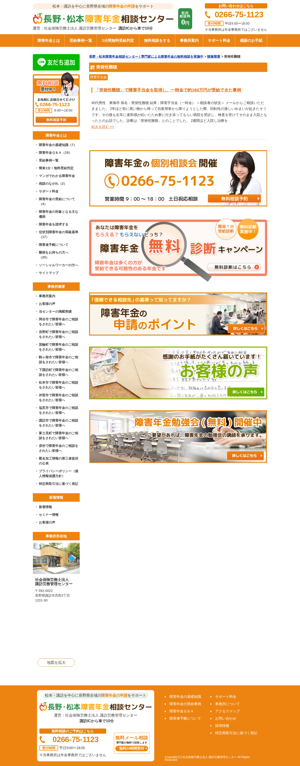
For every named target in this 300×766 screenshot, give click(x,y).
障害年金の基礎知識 (185, 697)
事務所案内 (189, 40)
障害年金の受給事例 (185, 704)
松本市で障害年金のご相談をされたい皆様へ (58, 385)
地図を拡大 (56, 663)
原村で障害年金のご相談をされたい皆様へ (58, 448)
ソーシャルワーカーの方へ (58, 265)
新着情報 (45, 507)
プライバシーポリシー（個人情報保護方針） (58, 473)
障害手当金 (98, 77)
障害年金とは (49, 40)
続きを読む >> (102, 127)
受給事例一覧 (81, 40)
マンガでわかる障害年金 (57, 176)
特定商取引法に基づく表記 (58, 484)
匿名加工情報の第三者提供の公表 (58, 460)
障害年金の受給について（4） (57, 201)
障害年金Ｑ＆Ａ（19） (55, 152)
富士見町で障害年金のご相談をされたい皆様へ (58, 435)
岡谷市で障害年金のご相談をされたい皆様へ (58, 321)
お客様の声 (47, 304)
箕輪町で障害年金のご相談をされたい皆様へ (58, 347)
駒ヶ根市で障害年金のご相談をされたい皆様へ (58, 359)
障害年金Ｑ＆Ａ (181, 711)
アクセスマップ (227, 711)
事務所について (227, 704)
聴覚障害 (213, 56)
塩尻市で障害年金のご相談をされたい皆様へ (58, 410)
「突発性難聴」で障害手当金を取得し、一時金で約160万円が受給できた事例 (168, 90)
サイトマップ (49, 273)
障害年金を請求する (53, 224)
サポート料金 (219, 40)
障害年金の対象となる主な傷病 (58, 214)
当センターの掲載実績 (55, 311)
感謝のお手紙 (251, 40)
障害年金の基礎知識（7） (58, 145)
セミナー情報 (49, 514)
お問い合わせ (225, 718)
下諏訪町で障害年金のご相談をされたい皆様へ (58, 372)
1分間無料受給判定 (118, 40)
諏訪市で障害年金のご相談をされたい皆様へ (58, 422)
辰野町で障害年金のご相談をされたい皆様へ (58, 334)
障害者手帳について (53, 245)
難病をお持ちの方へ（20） (53, 254)
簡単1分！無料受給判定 (56, 168)
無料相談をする (157, 40)
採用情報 (222, 726)
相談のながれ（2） (53, 183)
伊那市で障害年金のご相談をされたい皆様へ (58, 397)
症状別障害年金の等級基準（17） (58, 234)
